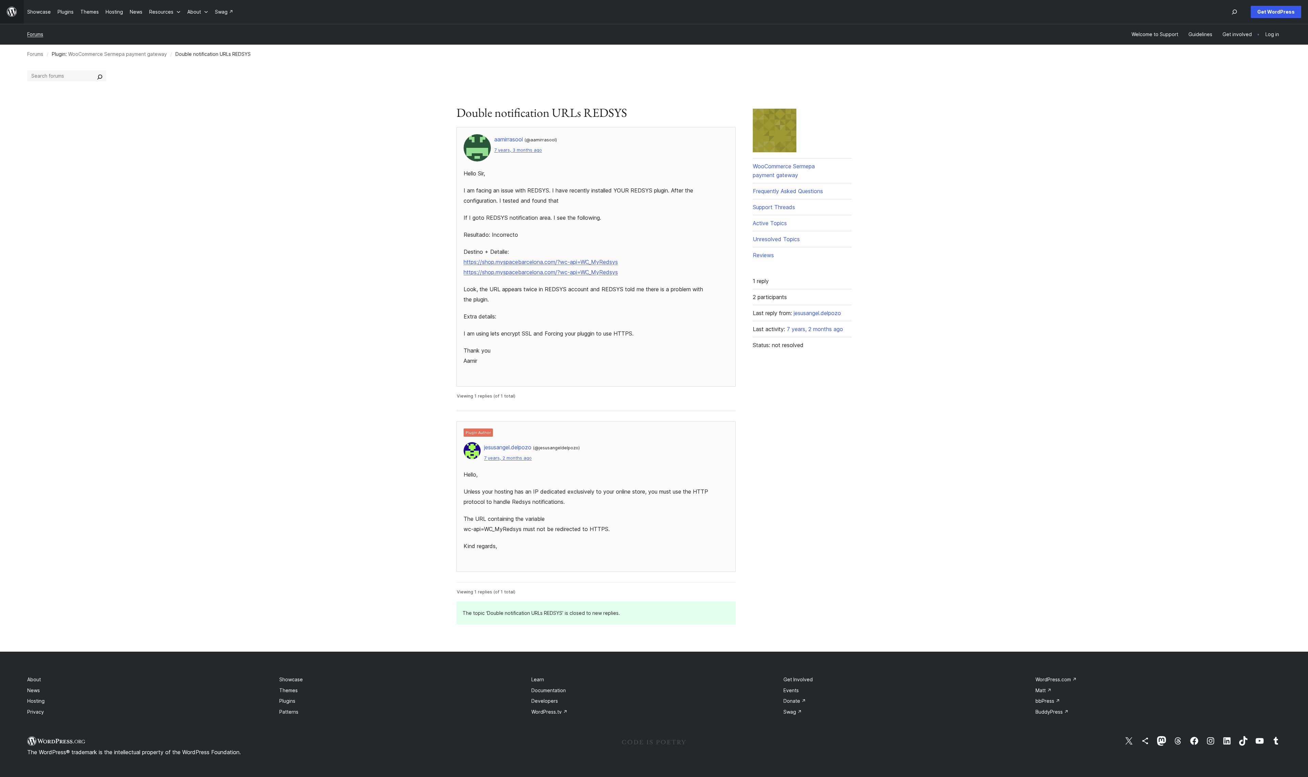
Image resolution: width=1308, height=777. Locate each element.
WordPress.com (1056, 679)
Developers (544, 701)
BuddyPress (1052, 712)
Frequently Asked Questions (788, 191)
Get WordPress (1276, 12)
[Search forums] (99, 76)
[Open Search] (1234, 12)
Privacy (35, 712)
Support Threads (774, 207)
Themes (288, 690)
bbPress (1048, 701)
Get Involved (798, 679)
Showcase (291, 679)
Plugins (287, 701)
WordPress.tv (549, 712)
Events (791, 690)
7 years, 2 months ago (508, 458)
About (34, 679)
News (33, 690)
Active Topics (770, 223)
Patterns (288, 712)
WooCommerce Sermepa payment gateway (117, 54)
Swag (792, 712)
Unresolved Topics (776, 239)
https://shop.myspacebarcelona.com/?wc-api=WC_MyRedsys (541, 262)
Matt (1044, 690)
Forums (35, 34)
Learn (537, 679)
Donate (794, 701)
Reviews (763, 255)
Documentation (548, 690)
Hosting (36, 701)
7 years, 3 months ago (518, 150)
